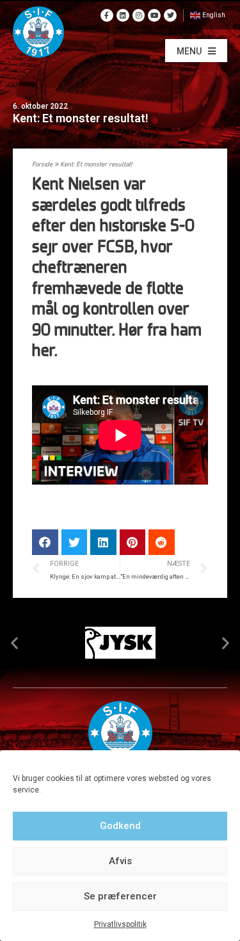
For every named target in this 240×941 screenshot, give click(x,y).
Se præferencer (120, 896)
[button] (196, 50)
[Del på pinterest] (133, 542)
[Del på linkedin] (103, 542)
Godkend (120, 826)
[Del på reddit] (161, 542)
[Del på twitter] (74, 542)
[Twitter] (170, 15)
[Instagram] (138, 15)
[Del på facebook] (45, 542)
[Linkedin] (122, 15)
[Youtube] (154, 15)
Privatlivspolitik (120, 924)
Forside (42, 164)
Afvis (120, 861)
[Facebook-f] (106, 15)
